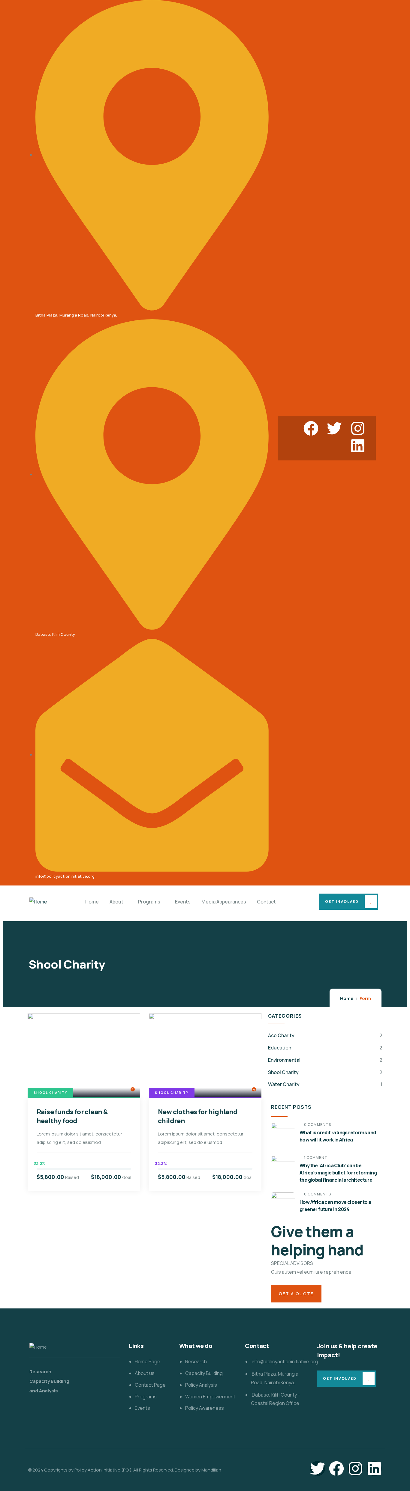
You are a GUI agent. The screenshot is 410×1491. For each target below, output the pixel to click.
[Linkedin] (357, 445)
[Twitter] (334, 428)
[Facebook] (310, 428)
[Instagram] (357, 428)
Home (347, 998)
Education (279, 1047)
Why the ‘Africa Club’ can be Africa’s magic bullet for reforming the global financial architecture (338, 1172)
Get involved (342, 901)
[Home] (38, 901)
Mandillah (211, 1470)
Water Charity (284, 1084)
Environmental (284, 1060)
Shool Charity (50, 1093)
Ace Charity (281, 1035)
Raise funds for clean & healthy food (72, 1116)
